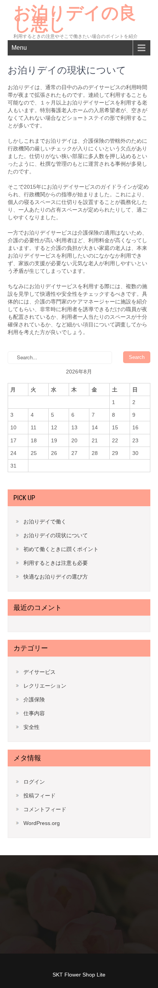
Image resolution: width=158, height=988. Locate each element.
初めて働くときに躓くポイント (61, 549)
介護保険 (34, 699)
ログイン (34, 782)
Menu (19, 47)
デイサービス (39, 672)
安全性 (31, 727)
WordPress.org (41, 823)
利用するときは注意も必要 (55, 563)
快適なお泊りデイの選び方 (55, 577)
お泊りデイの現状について (55, 535)
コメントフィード (44, 809)
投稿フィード (39, 795)
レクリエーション (44, 686)
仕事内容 (34, 713)
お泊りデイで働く (44, 521)
